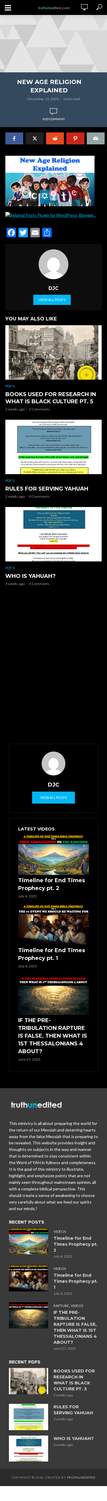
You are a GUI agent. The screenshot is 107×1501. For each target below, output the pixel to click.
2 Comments (39, 409)
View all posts (52, 299)
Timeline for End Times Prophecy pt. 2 (51, 884)
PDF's (10, 386)
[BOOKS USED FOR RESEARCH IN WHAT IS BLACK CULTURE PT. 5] (53, 352)
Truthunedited (81, 1477)
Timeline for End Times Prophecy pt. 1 (51, 954)
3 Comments (39, 583)
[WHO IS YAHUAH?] (53, 534)
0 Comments (39, 496)
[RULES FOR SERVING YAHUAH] (53, 447)
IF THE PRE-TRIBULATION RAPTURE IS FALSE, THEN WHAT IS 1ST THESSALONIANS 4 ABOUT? (52, 1036)
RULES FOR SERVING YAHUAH (46, 488)
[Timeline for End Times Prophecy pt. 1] (53, 925)
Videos (60, 1231)
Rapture (61, 1305)
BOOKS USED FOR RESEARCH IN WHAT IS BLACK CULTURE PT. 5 (50, 398)
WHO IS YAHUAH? (30, 576)
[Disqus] (53, 667)
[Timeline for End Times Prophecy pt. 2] (53, 855)
